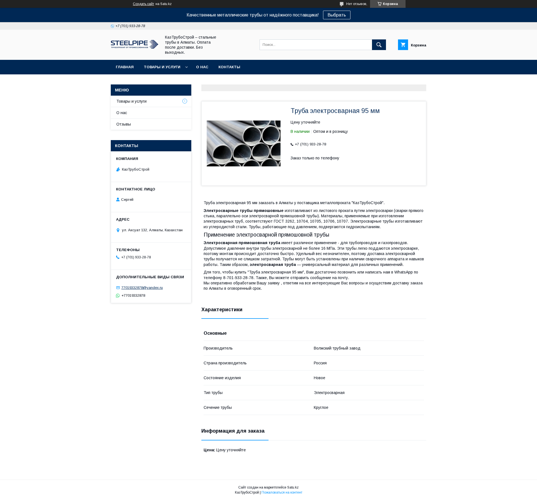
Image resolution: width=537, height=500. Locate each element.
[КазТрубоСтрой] (134, 47)
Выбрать (337, 15)
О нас (202, 67)
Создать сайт (143, 4)
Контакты (229, 67)
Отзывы (123, 124)
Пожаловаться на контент (282, 492)
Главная (125, 67)
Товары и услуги (162, 67)
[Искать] (379, 44)
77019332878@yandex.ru (142, 288)
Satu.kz (293, 487)
